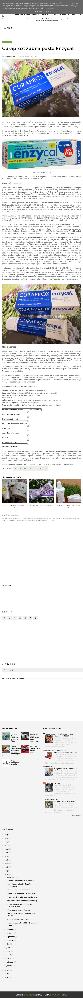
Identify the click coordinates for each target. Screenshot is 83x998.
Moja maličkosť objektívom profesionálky (21, 901)
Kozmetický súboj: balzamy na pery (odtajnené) (34, 737)
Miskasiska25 (50, 767)
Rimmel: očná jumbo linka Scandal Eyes (21, 893)
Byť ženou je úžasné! (53, 783)
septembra (11, 937)
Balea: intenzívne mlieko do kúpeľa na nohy (22, 897)
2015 (6, 871)
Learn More (38, 12)
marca (9, 958)
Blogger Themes (58, 995)
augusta (10, 940)
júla (8, 944)
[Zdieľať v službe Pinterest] (45, 468)
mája (9, 951)
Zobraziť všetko (76, 815)
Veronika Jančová (12, 56)
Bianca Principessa (52, 799)
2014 (6, 874)
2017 (6, 863)
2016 (6, 867)
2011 (6, 977)
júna (8, 948)
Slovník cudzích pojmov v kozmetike (20, 880)
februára (10, 962)
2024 (7, 838)
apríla (9, 955)
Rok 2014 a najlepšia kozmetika (18, 890)
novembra (10, 929)
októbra (10, 933)
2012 (6, 974)
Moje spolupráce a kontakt (15, 762)
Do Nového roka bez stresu (64, 801)
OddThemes (30, 995)
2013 (6, 970)
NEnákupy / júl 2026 (61, 736)
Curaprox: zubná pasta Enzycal (17, 919)
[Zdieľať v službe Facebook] (15, 468)
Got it (48, 12)
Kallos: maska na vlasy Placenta (18, 910)
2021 (6, 849)
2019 (6, 856)
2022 (6, 845)
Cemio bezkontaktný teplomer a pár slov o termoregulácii (11, 751)
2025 (6, 835)
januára (10, 966)
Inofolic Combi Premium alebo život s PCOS (16, 737)
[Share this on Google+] (25, 468)
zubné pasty (7, 42)
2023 (6, 842)
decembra (11, 877)
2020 (7, 853)
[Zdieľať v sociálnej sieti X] (20, 468)
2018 (6, 860)
